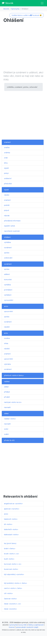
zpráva (6, 253)
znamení (7, 142)
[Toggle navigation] (42, 3)
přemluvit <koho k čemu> (14, 375)
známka (7, 153)
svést (6, 429)
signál (6, 168)
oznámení (8, 248)
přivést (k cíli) (9, 440)
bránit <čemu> (9, 549)
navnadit (7, 407)
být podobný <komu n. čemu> (15, 583)
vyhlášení (7, 295)
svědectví (7, 178)
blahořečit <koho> (11, 529)
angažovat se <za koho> (13, 504)
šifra (5, 163)
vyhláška (7, 242)
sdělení (7, 274)
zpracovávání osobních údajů (27, 627)
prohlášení (8, 290)
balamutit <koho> (11, 519)
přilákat (7, 392)
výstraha (7, 364)
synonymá (13, 625)
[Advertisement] (23, 47)
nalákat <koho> (10, 419)
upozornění (8, 311)
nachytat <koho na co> (13, 402)
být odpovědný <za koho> (14, 574)
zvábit (6, 434)
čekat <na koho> (10, 609)
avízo (6, 306)
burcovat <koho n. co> (12, 564)
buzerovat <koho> (11, 569)
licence (11, 627)
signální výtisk (9, 226)
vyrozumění (8, 300)
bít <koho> (8, 524)
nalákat (7, 382)
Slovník (9, 3)
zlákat (6, 387)
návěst (6, 195)
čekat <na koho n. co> (12, 604)
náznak (7, 216)
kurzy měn (23, 625)
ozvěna (7, 338)
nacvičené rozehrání (12, 231)
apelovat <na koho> (11, 509)
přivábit (7, 397)
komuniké (8, 280)
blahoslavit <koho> (11, 535)
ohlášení (7, 237)
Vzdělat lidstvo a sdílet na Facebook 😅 (27, 15)
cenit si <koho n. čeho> (13, 588)
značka (6, 147)
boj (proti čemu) (10, 543)
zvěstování (8, 258)
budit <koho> (9, 559)
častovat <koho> (10, 599)
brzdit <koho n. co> (11, 554)
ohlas (6, 343)
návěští (7, 327)
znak (6, 158)
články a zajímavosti (36, 625)
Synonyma (15, 9)
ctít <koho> (8, 593)
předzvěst (8, 184)
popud (6, 210)
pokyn (6, 173)
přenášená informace (12, 221)
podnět (7, 205)
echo (6, 333)
